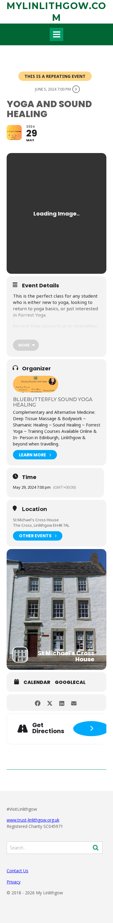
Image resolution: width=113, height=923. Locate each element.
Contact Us (17, 870)
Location (34, 509)
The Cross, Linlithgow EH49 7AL (41, 525)
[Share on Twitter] (50, 702)
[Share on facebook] (38, 702)
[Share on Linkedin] (62, 702)
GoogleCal (70, 682)
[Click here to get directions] (91, 728)
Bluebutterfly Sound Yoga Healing (53, 402)
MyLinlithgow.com (56, 11)
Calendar (37, 682)
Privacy (13, 882)
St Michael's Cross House (36, 519)
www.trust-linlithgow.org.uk (33, 820)
